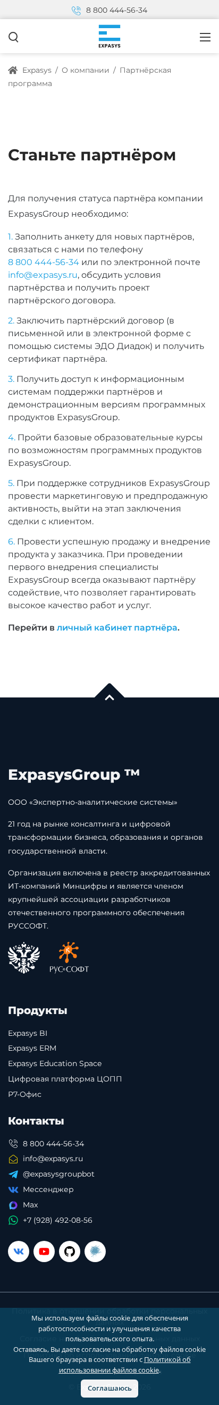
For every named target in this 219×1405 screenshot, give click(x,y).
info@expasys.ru (43, 275)
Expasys (36, 70)
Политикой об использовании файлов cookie (125, 1365)
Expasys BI (27, 1033)
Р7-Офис (24, 1094)
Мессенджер (48, 1189)
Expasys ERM (32, 1048)
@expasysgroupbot (59, 1174)
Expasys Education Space (55, 1063)
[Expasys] (109, 35)
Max (30, 1205)
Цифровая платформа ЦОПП (65, 1079)
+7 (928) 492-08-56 (57, 1220)
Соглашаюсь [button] (110, 1388)
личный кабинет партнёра (117, 628)
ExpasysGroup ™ (74, 774)
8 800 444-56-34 (115, 10)
